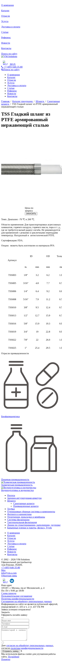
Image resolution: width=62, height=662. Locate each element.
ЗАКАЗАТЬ (31, 214)
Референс (6, 37)
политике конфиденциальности (27, 648)
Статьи (4, 32)
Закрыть (5, 612)
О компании (7, 5)
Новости (5, 43)
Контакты (6, 48)
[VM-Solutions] (9, 56)
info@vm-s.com (9, 573)
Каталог (5, 10)
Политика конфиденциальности (17, 598)
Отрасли (5, 16)
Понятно (5, 659)
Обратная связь (9, 575)
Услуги (4, 21)
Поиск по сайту (9, 53)
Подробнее (13, 656)
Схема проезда (8, 593)
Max (3, 570)
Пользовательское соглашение (16, 596)
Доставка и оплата (10, 26)
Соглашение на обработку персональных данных (26, 601)
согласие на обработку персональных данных (29, 645)
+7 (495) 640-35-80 (10, 567)
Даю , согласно (27, 646)
